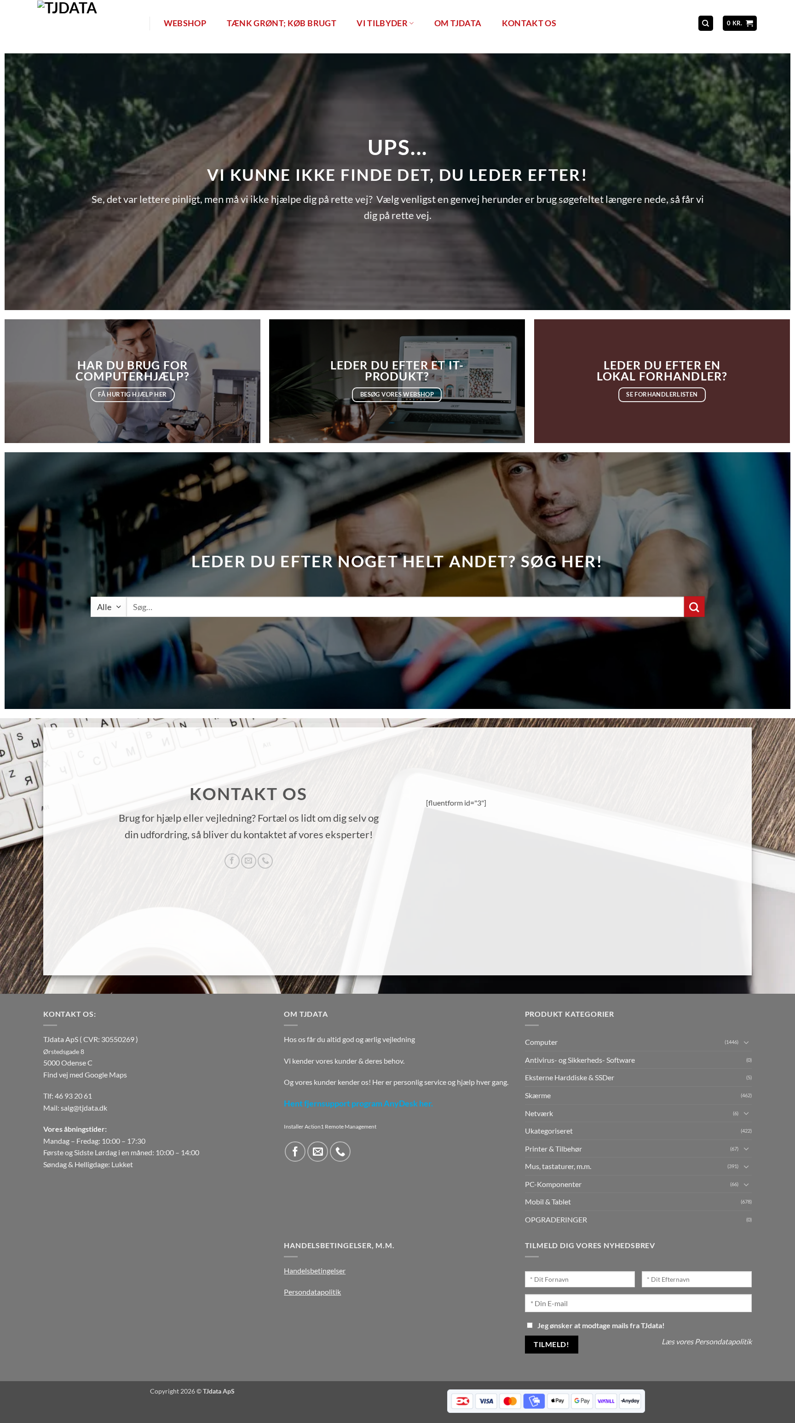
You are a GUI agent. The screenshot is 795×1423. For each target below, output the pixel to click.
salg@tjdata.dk (84, 1107)
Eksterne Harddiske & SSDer (569, 1077)
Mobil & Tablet (548, 1201)
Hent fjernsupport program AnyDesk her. (358, 1103)
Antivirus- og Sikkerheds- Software (580, 1059)
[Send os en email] (248, 861)
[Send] (694, 606)
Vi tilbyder (382, 23)
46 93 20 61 (73, 1095)
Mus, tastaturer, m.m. (558, 1166)
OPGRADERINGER (556, 1219)
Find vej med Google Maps (85, 1074)
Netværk (539, 1113)
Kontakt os (529, 23)
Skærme (538, 1095)
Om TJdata (457, 23)
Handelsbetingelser (315, 1270)
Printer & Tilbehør (553, 1148)
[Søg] (705, 23)
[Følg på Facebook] (232, 861)
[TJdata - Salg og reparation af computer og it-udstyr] (92, 23)
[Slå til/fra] (746, 1042)
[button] (740, 23)
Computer (541, 1041)
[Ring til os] (265, 861)
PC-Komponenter (553, 1184)
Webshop (185, 23)
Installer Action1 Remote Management (330, 1126)
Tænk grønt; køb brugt (281, 23)
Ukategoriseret (549, 1130)
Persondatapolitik (312, 1291)
